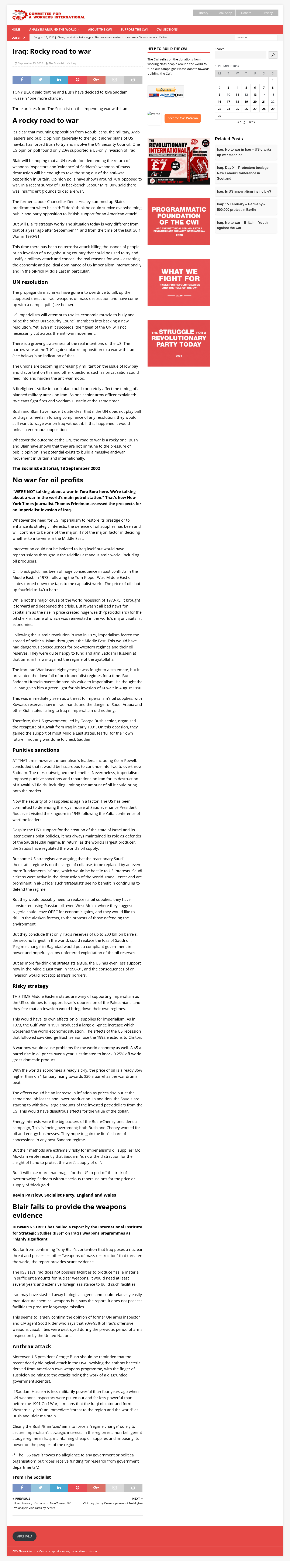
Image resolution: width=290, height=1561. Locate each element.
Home (16, 29)
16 (219, 101)
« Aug (241, 122)
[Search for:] (256, 37)
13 (255, 94)
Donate (246, 13)
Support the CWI (134, 29)
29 (273, 109)
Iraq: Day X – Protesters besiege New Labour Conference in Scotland (243, 173)
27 (255, 109)
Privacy (268, 13)
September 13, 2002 (30, 63)
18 (237, 101)
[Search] (273, 55)
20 (255, 101)
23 (219, 109)
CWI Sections (167, 29)
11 (237, 94)
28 (264, 109)
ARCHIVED (24, 1536)
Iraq (73, 63)
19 (246, 101)
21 (264, 101)
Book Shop (224, 13)
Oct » (251, 122)
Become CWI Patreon (183, 118)
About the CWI (100, 29)
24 (228, 109)
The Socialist (56, 63)
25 (237, 109)
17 (228, 101)
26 (246, 109)
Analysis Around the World (52, 29)
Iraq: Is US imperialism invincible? (244, 191)
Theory (203, 13)
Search (220, 49)
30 (219, 116)
